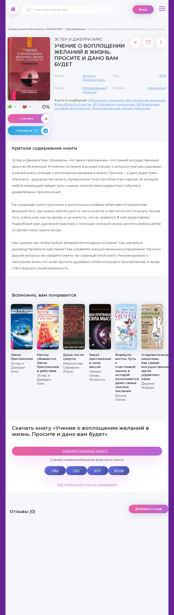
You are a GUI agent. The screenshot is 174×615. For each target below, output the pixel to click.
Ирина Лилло (120, 398)
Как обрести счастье (73, 104)
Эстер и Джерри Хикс (93, 78)
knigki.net (13, 9)
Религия (89, 92)
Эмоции (143, 108)
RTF (97, 471)
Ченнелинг (157, 88)
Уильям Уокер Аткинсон (97, 375)
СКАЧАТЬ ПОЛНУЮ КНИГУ (85, 451)
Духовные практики (107, 100)
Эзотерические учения (113, 108)
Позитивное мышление (115, 104)
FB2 (55, 471)
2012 (162, 76)
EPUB (119, 471)
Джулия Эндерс (147, 385)
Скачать (27, 118)
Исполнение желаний (146, 100)
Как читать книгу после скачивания (87, 484)
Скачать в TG (27, 131)
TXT (76, 471)
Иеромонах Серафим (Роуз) (73, 367)
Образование (94, 88)
